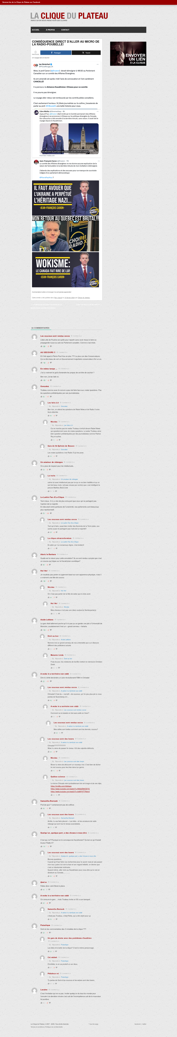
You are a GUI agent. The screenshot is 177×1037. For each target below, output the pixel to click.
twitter (144, 1024)
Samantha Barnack (67, 818)
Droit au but (68, 658)
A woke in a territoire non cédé (71, 691)
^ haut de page (93, 1024)
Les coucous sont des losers (74, 761)
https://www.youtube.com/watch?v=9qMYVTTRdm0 (70, 791)
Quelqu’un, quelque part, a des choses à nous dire (78, 856)
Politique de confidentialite (54, 1027)
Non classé (58, 297)
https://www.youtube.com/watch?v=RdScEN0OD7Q (70, 789)
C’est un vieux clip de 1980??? (89, 305)
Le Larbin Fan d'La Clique (69, 523)
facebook (138, 1024)
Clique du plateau (84, 297)
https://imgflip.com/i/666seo (61, 786)
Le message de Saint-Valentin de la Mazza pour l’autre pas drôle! (46, 306)
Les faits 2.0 (68, 425)
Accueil (35, 30)
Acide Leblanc (66, 639)
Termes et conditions (37, 1027)
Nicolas (66, 607)
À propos (50, 30)
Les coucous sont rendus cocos (75, 710)
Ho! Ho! (63, 590)
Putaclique (64, 944)
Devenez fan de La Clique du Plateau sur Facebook (21, 2)
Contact (65, 30)
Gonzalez (64, 406)
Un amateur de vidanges (69, 479)
